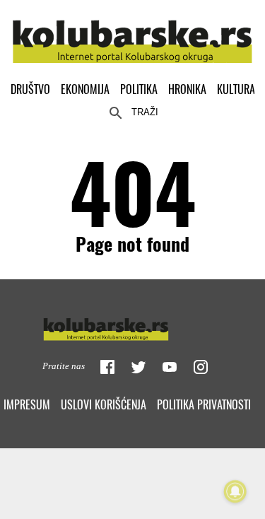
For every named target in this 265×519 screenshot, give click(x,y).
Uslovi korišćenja (103, 404)
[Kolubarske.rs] (132, 33)
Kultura (236, 89)
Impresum (27, 404)
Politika (139, 89)
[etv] (132, 326)
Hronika (187, 89)
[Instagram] (200, 366)
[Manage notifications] (235, 491)
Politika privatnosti (204, 404)
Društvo (30, 89)
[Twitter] (138, 366)
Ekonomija (85, 89)
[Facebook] (107, 366)
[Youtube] (169, 366)
